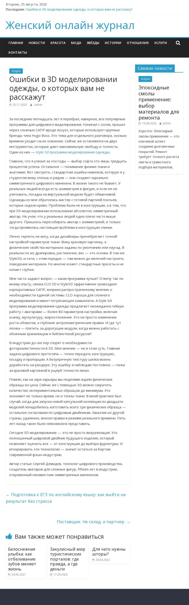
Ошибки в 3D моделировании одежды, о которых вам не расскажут (79, 9)
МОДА (76, 43)
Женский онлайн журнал (70, 25)
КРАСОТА (57, 43)
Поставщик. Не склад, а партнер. (93, 521)
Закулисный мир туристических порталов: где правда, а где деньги (67, 559)
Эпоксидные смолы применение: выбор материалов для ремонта (159, 102)
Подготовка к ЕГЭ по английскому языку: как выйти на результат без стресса (66, 498)
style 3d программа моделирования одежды (72, 152)
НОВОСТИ (37, 43)
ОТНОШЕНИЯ (138, 43)
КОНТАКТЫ (18, 52)
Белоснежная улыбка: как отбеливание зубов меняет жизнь (22, 559)
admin (38, 105)
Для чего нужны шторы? (109, 551)
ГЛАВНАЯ (16, 43)
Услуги (160, 43)
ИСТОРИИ (113, 43)
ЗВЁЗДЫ (93, 43)
